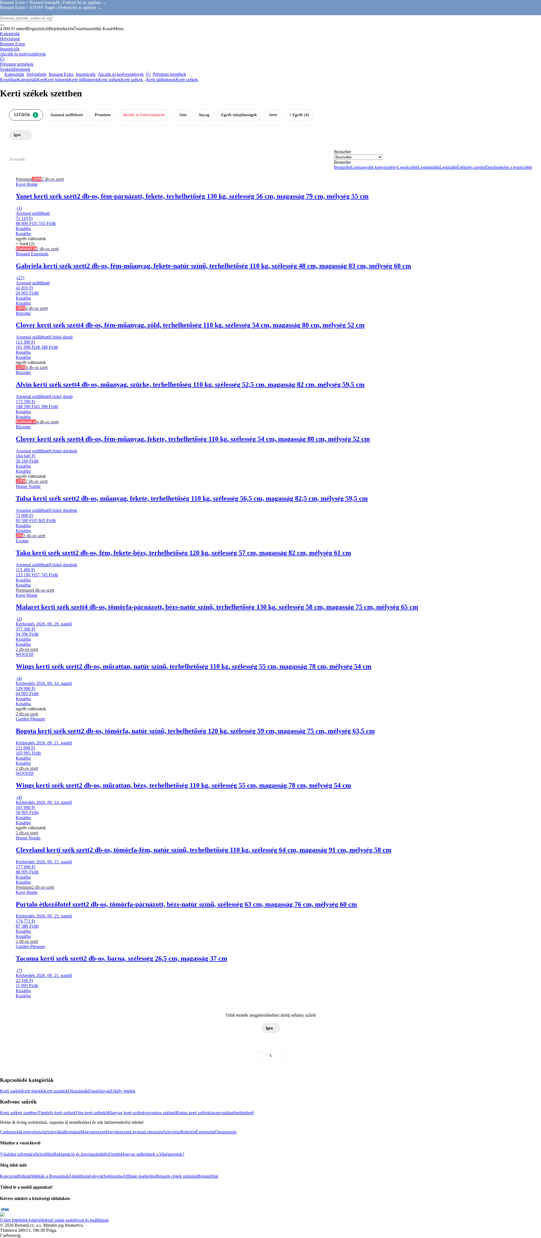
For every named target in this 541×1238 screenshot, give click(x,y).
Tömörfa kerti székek (57, 1112)
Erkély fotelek (123, 1091)
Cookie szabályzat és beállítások (80, 1220)
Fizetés (114, 1154)
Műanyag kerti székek (125, 1112)
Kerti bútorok (57, 79)
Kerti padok (10, 1091)
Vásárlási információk (19, 1154)
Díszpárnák (78, 1091)
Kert (41, 79)
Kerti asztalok (55, 1091)
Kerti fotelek (32, 1091)
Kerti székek (132, 79)
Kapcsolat (9, 1176)
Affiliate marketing (139, 1176)
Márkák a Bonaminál (49, 1176)
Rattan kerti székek (193, 1112)
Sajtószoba (113, 1176)
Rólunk (24, 1176)
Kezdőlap (8, 79)
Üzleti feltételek (14, 1220)
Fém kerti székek (91, 1112)
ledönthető (244, 1112)
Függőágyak (99, 1091)
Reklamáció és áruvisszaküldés (81, 1154)
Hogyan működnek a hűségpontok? (152, 1154)
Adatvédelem (40, 1220)
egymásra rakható (160, 1112)
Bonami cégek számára (176, 1176)
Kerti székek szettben (19, 1112)
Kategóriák (27, 79)
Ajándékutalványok (85, 1176)
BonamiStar (207, 1176)
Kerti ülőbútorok (83, 79)
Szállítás (46, 1154)
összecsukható (222, 1112)
